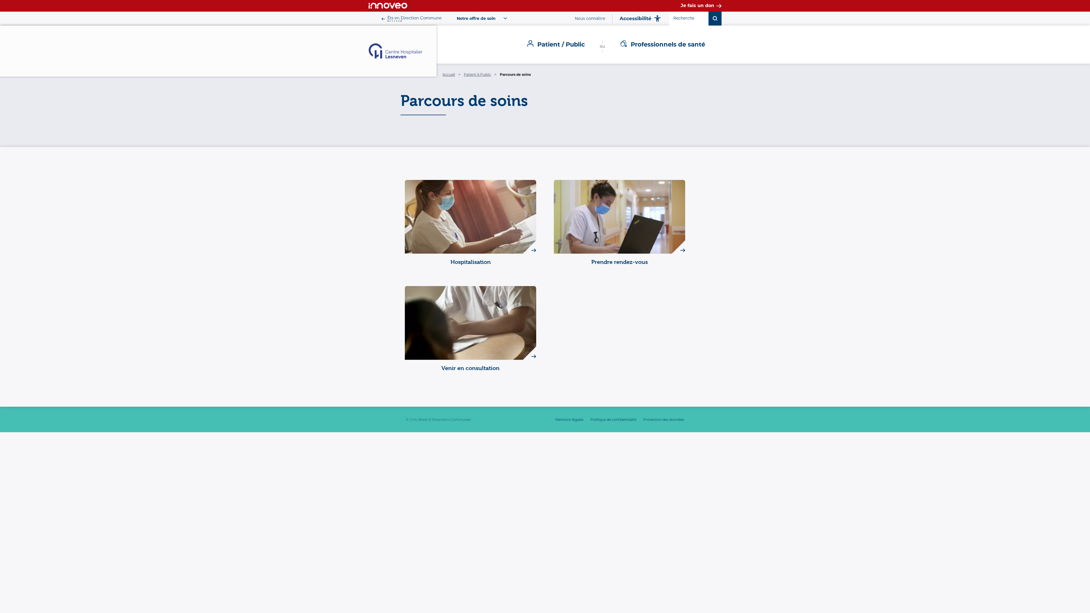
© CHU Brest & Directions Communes (438, 419)
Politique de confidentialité (613, 419)
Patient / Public (561, 44)
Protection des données (663, 419)
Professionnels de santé (668, 44)
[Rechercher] (715, 19)
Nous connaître (590, 18)
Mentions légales (569, 419)
